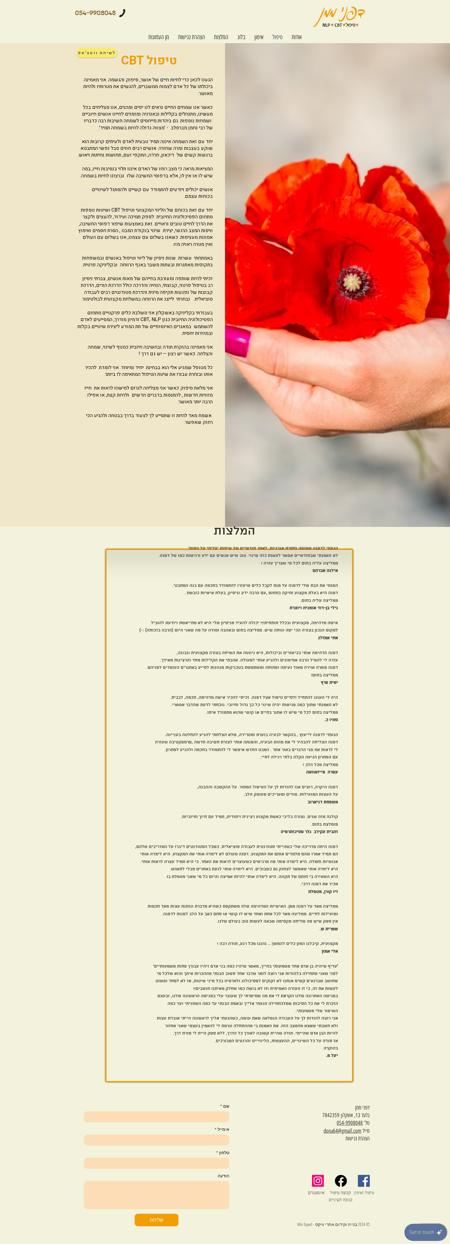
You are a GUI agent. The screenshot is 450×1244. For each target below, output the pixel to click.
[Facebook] (341, 1181)
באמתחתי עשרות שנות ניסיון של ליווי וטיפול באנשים (158, 258)
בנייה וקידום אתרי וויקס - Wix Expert (327, 1224)
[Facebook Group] (364, 1181)
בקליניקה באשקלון (175, 313)
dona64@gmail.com (342, 1130)
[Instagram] (318, 1181)
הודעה (223, 1176)
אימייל (222, 1129)
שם (224, 1106)
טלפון (222, 1152)
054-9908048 (350, 1123)
